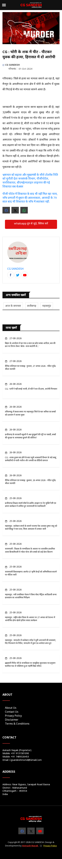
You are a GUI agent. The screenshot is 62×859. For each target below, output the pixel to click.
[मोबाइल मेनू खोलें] (4, 5)
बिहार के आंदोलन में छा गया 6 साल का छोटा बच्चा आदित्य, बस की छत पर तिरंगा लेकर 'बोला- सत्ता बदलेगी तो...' (30, 345)
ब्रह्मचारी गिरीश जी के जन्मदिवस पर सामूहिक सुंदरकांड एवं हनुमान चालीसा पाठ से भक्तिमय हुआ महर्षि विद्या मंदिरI (30, 664)
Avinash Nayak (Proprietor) (16, 750)
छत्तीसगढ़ (31, 306)
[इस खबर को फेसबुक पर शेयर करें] (6, 210)
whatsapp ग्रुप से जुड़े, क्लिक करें (31, 223)
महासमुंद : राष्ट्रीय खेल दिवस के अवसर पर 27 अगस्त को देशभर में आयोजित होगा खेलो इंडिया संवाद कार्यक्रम (30, 619)
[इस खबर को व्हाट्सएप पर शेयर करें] (24, 210)
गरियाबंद (12, 68)
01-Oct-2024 (25, 68)
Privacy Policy (13, 715)
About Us (10, 708)
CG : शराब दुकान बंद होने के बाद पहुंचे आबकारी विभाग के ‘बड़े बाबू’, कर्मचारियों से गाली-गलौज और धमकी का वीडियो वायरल (31, 459)
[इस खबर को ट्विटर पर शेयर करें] (15, 210)
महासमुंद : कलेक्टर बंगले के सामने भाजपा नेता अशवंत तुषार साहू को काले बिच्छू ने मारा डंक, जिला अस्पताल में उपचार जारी (31, 527)
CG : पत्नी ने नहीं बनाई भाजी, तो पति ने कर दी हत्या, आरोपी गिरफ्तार (31, 388)
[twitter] (31, 831)
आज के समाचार (13, 306)
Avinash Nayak (30, 845)
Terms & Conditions (17, 723)
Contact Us (11, 711)
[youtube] (40, 831)
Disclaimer (11, 719)
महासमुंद (46, 306)
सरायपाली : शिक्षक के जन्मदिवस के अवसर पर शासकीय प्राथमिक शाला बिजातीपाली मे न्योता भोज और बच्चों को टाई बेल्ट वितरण (30, 550)
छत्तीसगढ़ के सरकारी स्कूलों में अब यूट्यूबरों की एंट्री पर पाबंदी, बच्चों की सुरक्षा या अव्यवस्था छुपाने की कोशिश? (30, 436)
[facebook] (10, 275)
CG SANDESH (12, 64)
